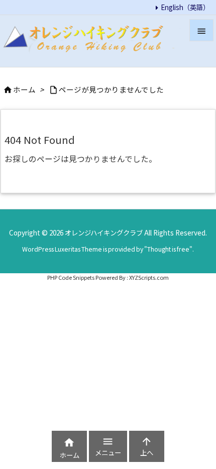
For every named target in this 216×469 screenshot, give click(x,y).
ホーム (24, 89)
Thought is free (168, 249)
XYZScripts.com (149, 277)
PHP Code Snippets (70, 277)
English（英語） (185, 7)
